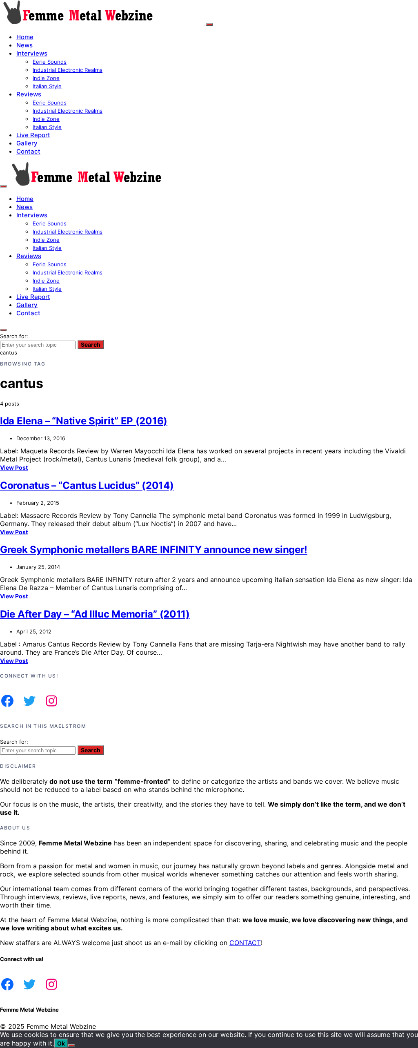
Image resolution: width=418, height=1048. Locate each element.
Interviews (31, 53)
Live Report (33, 135)
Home (24, 37)
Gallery (27, 143)
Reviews (28, 94)
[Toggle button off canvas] (209, 24)
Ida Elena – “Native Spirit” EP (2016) (83, 421)
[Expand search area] (3, 186)
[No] (71, 1045)
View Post (14, 467)
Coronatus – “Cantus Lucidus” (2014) (87, 485)
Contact (28, 151)
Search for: (14, 336)
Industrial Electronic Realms (67, 70)
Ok (61, 1043)
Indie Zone (46, 78)
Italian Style (47, 86)
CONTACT (245, 943)
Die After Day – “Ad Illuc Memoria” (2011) (95, 614)
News (24, 45)
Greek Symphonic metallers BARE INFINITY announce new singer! (153, 549)
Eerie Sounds (50, 61)
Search (90, 344)
